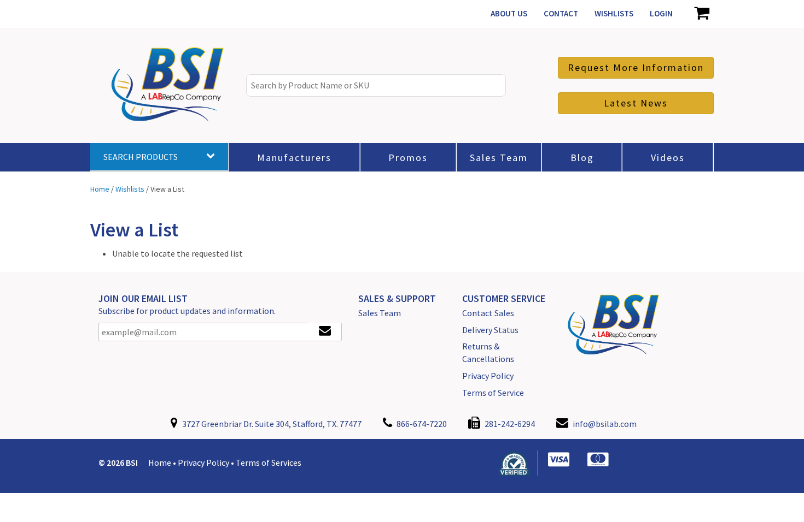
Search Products (140, 156)
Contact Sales (488, 312)
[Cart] (701, 13)
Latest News (636, 103)
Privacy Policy (488, 375)
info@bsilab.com (605, 423)
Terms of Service (493, 392)
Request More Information (636, 67)
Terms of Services (268, 462)
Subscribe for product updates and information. (187, 310)
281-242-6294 (509, 423)
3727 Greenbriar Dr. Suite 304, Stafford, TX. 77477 (271, 423)
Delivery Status (490, 329)
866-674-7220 (421, 423)
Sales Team (379, 312)
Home (159, 462)
